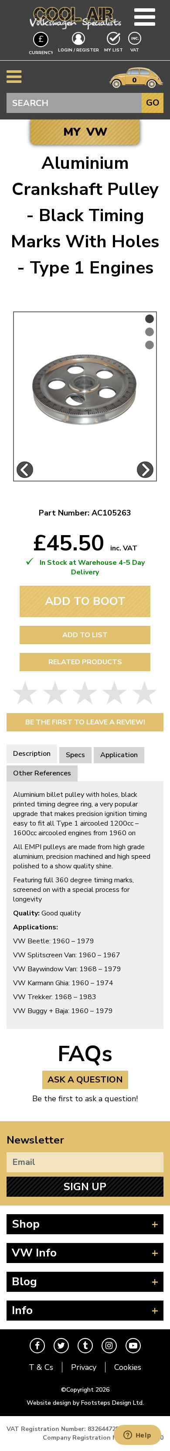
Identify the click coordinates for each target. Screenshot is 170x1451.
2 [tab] (149, 332)
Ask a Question (85, 1080)
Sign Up (85, 1187)
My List (113, 50)
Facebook (37, 1345)
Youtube (133, 1345)
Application (119, 755)
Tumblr (85, 1345)
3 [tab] (149, 345)
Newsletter (35, 1140)
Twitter (61, 1345)
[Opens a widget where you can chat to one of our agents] (137, 1436)
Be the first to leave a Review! (85, 722)
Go (153, 103)
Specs (75, 755)
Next (145, 469)
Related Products (85, 662)
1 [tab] (149, 318)
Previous (25, 469)
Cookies (127, 1367)
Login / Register (78, 50)
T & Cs (41, 1367)
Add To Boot (85, 601)
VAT (135, 50)
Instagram (109, 1345)
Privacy (83, 1367)
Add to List (85, 635)
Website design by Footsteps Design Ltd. (85, 1403)
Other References (42, 773)
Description (32, 753)
